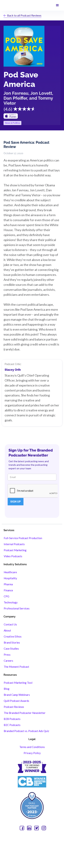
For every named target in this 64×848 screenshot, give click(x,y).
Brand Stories (12, 642)
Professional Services (17, 608)
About (7, 630)
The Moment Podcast (16, 666)
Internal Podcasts (14, 544)
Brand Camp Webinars (17, 694)
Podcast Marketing (15, 550)
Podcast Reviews (14, 706)
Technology (11, 602)
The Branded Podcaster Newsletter (25, 712)
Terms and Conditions (32, 747)
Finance (8, 590)
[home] (6, 5)
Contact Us (10, 624)
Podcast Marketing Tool (18, 682)
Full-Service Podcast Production (23, 538)
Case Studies (11, 648)
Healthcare (10, 572)
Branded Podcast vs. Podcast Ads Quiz (26, 731)
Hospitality (10, 578)
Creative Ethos (13, 636)
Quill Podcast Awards (16, 700)
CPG (6, 596)
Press (7, 654)
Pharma (8, 584)
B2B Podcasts (12, 718)
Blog (6, 688)
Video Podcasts (13, 556)
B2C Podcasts (12, 725)
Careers (8, 660)
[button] (57, 5)
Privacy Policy (32, 753)
